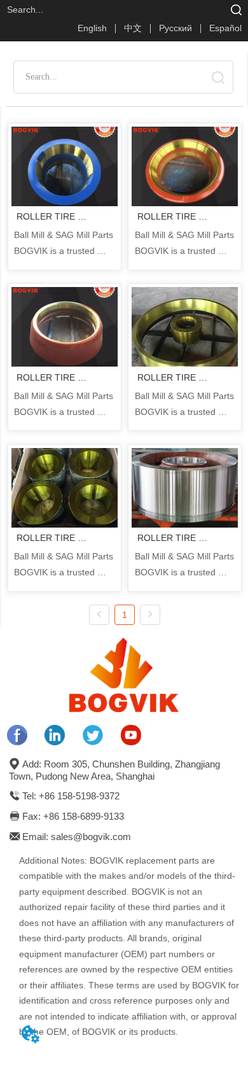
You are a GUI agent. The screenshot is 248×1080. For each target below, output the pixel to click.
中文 (133, 28)
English (92, 28)
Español (225, 28)
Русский (175, 28)
